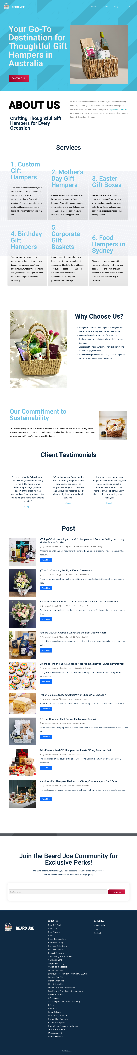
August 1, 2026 (66, 637)
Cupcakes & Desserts (83, 668)
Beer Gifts (52, 928)
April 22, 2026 (66, 668)
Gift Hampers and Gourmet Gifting (89, 547)
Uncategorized (82, 606)
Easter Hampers (55, 970)
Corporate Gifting (56, 963)
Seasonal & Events (81, 786)
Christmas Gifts (55, 960)
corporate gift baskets (118, 109)
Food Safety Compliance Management (65, 991)
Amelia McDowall (51, 547)
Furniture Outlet (55, 994)
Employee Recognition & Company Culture (67, 974)
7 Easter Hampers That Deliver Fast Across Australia (68, 719)
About (105, 6)
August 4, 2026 (67, 575)
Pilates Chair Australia (58, 1019)
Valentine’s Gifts (55, 1036)
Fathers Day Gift (82, 637)
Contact (128, 6)
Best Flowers (54, 932)
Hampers (52, 1008)
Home (94, 6)
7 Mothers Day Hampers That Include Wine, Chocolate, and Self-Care (78, 781)
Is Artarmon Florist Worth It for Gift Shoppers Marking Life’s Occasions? (79, 601)
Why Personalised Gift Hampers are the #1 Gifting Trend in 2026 (75, 750)
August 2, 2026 (67, 606)
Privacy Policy (100, 925)
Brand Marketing (55, 942)
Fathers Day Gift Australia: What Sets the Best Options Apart (73, 632)
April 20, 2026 (66, 699)
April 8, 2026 (66, 723)
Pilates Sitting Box (56, 1022)
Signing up (117, 892)
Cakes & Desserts (81, 699)
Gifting (51, 1005)
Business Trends (55, 949)
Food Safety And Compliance (61, 988)
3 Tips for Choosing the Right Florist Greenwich (66, 570)
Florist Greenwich (82, 575)
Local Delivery (79, 723)
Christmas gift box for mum (60, 956)
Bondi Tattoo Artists (57, 939)
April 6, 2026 (66, 754)
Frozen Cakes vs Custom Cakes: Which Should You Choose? (73, 694)
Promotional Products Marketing (63, 1026)
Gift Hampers (79, 755)
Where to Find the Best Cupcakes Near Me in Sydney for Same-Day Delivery (82, 663)
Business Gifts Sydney (58, 946)
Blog (116, 6)
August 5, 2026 (67, 547)
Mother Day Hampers (58, 1015)
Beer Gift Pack (54, 925)
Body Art (52, 935)
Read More (46, 560)
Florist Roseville (55, 984)
